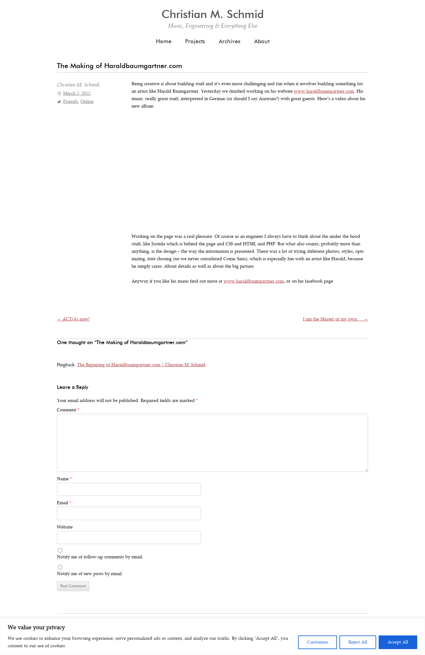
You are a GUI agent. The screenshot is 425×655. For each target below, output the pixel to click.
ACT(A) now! (73, 319)
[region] (212, 636)
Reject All (357, 642)
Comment (68, 410)
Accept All (398, 642)
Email (64, 502)
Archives (230, 41)
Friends (70, 101)
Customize (317, 642)
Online (87, 101)
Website (65, 527)
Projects (195, 41)
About (261, 41)
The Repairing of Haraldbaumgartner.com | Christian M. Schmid (141, 364)
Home (163, 41)
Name (64, 479)
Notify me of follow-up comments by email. (100, 557)
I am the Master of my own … (335, 319)
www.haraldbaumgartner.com (324, 91)
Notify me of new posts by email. (90, 573)
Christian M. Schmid (212, 14)
